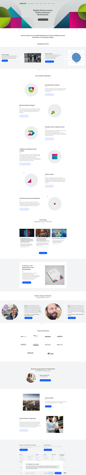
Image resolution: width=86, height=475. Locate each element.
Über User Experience (23, 116)
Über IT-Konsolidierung (24, 209)
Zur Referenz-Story (28, 317)
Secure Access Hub (31, 3)
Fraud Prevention (21, 458)
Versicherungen (38, 457)
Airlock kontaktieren (48, 449)
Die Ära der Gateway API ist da (59, 238)
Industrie (37, 458)
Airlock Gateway (62, 458)
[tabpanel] (43, 58)
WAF (21, 230)
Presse (53, 460)
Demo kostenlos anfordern (43, 19)
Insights (49, 3)
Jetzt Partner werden (23, 430)
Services (45, 3)
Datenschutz (32, 473)
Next (65, 57)
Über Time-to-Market (49, 138)
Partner (41, 3)
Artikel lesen (27, 246)
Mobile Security (21, 460)
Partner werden (46, 457)
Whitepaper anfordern (49, 61)
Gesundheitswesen (38, 460)
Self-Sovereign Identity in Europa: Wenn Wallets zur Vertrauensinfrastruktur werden (42, 240)
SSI (37, 230)
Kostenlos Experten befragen (45, 380)
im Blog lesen (5, 60)
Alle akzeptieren (58, 473)
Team (52, 457)
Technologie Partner (46, 458)
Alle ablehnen (51, 473)
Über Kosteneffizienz (49, 186)
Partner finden (48, 406)
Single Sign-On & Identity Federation (31, 456)
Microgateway (55, 230)
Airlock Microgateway (63, 459)
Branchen (37, 3)
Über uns (53, 3)
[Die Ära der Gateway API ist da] (59, 233)
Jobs (52, 458)
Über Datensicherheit (49, 94)
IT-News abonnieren (23, 449)
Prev (21, 57)
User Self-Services (30, 459)
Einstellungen (46, 473)
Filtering (20, 457)
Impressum (27, 473)
